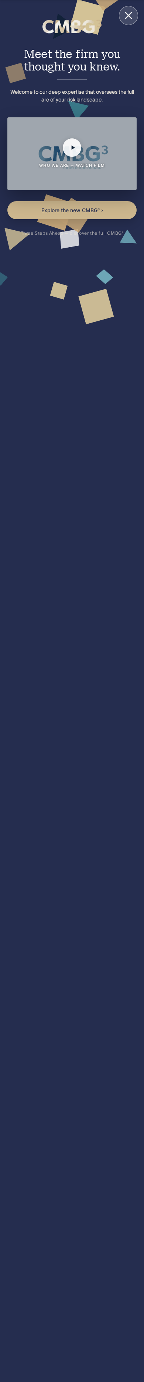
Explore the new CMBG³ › (72, 210)
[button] (72, 153)
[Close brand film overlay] (128, 15)
